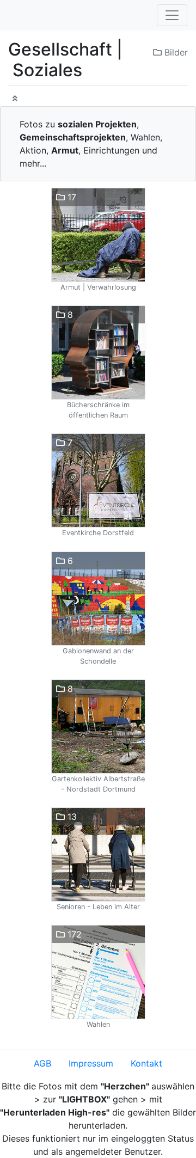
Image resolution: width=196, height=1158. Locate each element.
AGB (42, 1063)
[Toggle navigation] (172, 15)
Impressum (91, 1063)
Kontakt (146, 1063)
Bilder (175, 52)
